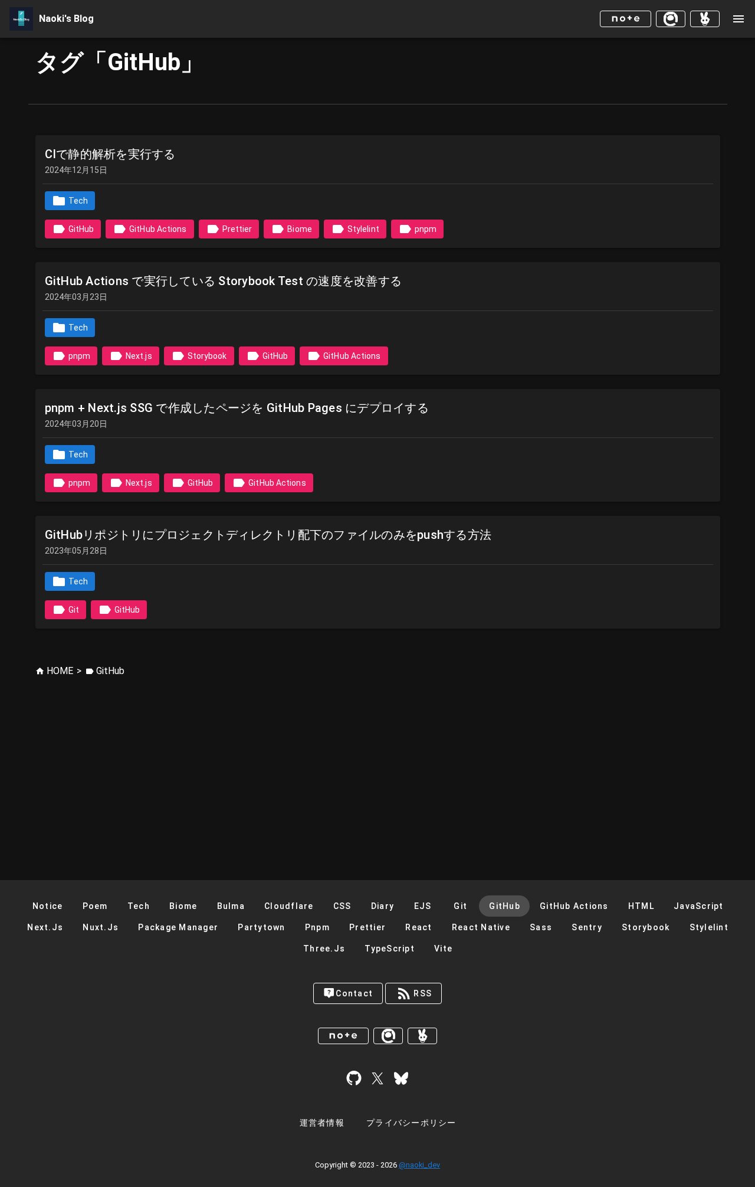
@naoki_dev (419, 1164)
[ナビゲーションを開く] (738, 19)
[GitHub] (354, 1078)
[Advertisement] (377, 766)
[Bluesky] (401, 1078)
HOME (60, 670)
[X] (377, 1078)
